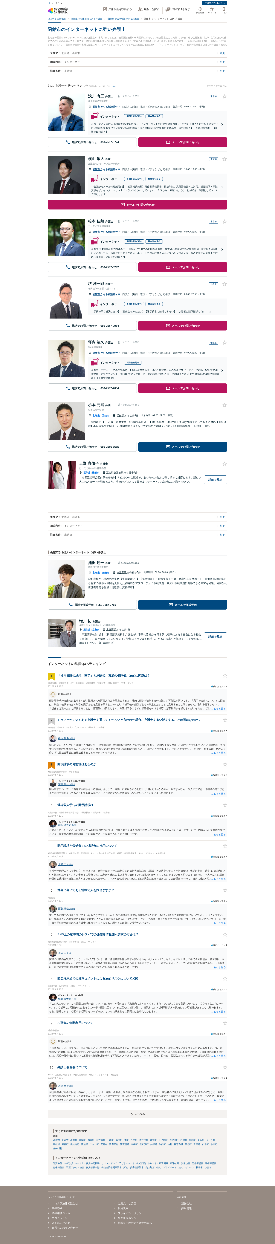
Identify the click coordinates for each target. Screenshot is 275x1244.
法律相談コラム (61, 1213)
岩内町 (162, 1144)
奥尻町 (192, 1140)
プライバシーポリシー (131, 1213)
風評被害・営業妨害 (180, 1163)
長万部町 (143, 1140)
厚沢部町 (173, 1140)
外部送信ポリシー (128, 1218)
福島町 (82, 1140)
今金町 (201, 1140)
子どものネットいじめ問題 (132, 1163)
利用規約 (123, 1208)
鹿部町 (119, 1140)
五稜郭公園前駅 (115, 472)
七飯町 (110, 1140)
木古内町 (100, 1140)
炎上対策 (150, 1167)
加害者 (208, 1167)
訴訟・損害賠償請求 (133, 1167)
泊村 (170, 1144)
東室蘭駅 (122, 572)
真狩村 (104, 1144)
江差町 (153, 1140)
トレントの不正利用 (158, 1163)
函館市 (97, 106)
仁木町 (205, 1144)
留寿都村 (113, 1144)
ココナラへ (56, 3)
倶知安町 (144, 1144)
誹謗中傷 (57, 1163)
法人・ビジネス (186, 1167)
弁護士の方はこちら (215, 2)
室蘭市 (105, 572)
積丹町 (188, 1144)
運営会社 (186, 1203)
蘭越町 (84, 1144)
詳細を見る (215, 479)
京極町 (134, 1144)
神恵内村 (178, 1144)
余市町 (214, 1144)
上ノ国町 (163, 1140)
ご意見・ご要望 (127, 1203)
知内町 (91, 1140)
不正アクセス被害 (75, 1167)
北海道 (96, 415)
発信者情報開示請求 (111, 1167)
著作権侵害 (197, 1163)
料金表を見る (154, 116)
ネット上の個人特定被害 (87, 1163)
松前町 (73, 1140)
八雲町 (134, 1140)
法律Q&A (57, 1208)
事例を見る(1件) (134, 179)
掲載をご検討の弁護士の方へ (135, 1222)
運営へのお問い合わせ (65, 1227)
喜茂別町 (124, 1144)
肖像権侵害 (58, 1167)
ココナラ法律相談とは (65, 1203)
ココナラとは (60, 1218)
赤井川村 (57, 1148)
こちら (112, 86)
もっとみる (137, 1114)
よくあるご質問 (61, 1222)
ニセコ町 (94, 1144)
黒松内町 (74, 1144)
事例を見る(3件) (134, 116)
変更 (222, 53)
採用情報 (186, 1208)
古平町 (196, 1144)
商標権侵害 (210, 1163)
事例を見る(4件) (134, 241)
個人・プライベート (166, 1167)
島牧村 (56, 1144)
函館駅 (121, 415)
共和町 (153, 1144)
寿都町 (65, 1144)
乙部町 (183, 1140)
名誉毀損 (68, 1163)
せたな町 (210, 1140)
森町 (126, 1140)
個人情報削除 (93, 1167)
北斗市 (65, 1140)
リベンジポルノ (109, 1163)
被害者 (199, 1167)
